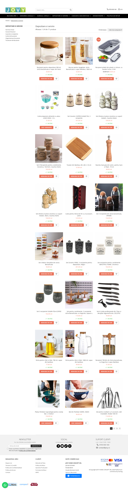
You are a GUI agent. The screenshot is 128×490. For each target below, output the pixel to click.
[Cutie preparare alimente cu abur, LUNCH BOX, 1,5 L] (49, 99)
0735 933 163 (104, 445)
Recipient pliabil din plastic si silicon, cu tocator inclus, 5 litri (109, 68)
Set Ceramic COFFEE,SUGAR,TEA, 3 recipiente (79, 117)
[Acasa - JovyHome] (16, 9)
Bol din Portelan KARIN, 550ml (79, 412)
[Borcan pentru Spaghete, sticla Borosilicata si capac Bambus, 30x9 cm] (79, 50)
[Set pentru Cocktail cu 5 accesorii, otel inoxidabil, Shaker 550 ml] (109, 394)
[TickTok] (66, 446)
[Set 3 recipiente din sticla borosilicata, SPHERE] (109, 197)
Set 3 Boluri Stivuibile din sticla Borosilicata (49, 263)
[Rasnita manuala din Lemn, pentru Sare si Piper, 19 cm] (109, 148)
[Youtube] (62, 446)
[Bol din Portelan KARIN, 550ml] (79, 394)
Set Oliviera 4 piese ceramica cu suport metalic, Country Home (109, 117)
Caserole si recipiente (12, 34)
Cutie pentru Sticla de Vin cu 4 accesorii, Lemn (79, 215)
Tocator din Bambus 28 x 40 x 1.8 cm (79, 165)
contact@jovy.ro (104, 448)
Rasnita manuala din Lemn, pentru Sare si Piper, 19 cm (109, 166)
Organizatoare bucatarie (13, 38)
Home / (8, 21)
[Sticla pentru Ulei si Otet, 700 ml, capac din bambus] (49, 343)
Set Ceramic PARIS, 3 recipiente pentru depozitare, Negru (79, 263)
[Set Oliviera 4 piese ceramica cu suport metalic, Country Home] (109, 99)
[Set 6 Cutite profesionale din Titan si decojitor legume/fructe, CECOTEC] (109, 295)
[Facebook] (58, 446)
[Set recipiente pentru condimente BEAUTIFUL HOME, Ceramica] (109, 246)
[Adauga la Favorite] (56, 78)
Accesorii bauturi (10, 32)
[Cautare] (70, 10)
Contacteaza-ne (75, 476)
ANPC (37, 472)
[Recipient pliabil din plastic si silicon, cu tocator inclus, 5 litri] (109, 51)
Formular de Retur (41, 470)
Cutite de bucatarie (11, 36)
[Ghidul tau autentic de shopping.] (24, 484)
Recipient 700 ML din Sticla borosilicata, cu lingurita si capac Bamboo (109, 361)
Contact (8, 472)
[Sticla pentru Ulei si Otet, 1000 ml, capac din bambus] (79, 343)
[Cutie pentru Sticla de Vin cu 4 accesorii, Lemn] (79, 197)
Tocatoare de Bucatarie (12, 40)
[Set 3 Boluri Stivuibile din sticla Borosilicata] (49, 246)
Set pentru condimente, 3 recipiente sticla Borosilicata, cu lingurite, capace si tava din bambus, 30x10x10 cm (79, 312)
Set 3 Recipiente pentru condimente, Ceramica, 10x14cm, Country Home (49, 166)
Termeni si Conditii (11, 465)
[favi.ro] (34, 484)
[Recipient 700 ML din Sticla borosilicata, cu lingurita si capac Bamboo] (109, 343)
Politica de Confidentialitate (27, 450)
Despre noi (9, 463)
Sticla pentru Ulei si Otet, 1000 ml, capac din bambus (79, 361)
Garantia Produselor (42, 468)
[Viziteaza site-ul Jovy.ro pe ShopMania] (11, 484)
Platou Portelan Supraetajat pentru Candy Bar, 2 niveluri (49, 413)
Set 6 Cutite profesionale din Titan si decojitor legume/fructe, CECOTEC (109, 312)
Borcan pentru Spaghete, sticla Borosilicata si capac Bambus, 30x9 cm (79, 68)
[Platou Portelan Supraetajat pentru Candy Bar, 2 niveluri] (49, 394)
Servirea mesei (10, 30)
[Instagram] (70, 446)
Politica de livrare (11, 470)
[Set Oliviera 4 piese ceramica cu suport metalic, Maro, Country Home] (49, 197)
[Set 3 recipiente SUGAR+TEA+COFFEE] (49, 294)
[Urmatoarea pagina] (119, 428)
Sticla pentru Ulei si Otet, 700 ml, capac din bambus (49, 361)
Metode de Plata (40, 463)
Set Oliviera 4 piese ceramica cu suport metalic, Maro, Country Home (49, 215)
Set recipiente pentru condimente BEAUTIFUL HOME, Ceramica (109, 263)
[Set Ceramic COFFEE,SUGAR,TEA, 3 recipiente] (79, 99)
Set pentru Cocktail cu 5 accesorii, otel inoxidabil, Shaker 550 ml (109, 413)
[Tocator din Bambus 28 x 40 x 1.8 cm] (79, 148)
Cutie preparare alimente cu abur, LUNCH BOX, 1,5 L (49, 117)
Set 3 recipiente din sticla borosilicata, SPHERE (109, 215)
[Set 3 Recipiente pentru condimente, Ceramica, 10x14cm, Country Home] (49, 148)
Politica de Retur (113, 16)
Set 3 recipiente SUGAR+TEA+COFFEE (49, 311)
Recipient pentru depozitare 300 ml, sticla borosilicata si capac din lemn (49, 68)
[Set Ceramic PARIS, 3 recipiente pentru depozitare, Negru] (79, 246)
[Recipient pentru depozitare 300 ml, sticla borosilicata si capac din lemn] (49, 51)
